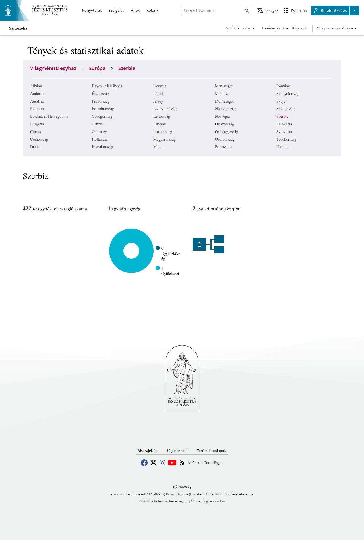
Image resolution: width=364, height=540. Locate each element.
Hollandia (99, 139)
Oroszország (225, 139)
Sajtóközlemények (240, 27)
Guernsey (99, 131)
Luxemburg (162, 131)
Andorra (37, 93)
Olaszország (224, 124)
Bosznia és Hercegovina (49, 116)
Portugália (223, 146)
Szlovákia (284, 124)
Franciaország (103, 108)
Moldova (222, 93)
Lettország (161, 116)
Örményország (226, 131)
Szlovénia (284, 131)
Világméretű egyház (53, 68)
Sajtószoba (18, 28)
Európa (97, 68)
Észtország (100, 93)
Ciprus (35, 131)
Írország (159, 85)
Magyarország (164, 139)
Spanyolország (287, 93)
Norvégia (222, 116)
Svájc (280, 101)
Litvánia (160, 124)
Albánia (36, 85)
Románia (283, 85)
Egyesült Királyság (107, 85)
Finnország (100, 101)
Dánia (35, 146)
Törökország (286, 139)
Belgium (37, 108)
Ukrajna (282, 146)
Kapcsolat (299, 27)
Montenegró (224, 101)
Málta (157, 146)
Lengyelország (165, 108)
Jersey (158, 101)
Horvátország (102, 146)
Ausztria (37, 101)
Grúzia (97, 124)
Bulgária (37, 124)
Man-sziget (224, 85)
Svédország (285, 108)
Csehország (39, 139)
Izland (158, 93)
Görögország (102, 116)
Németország (225, 108)
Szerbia (282, 116)
